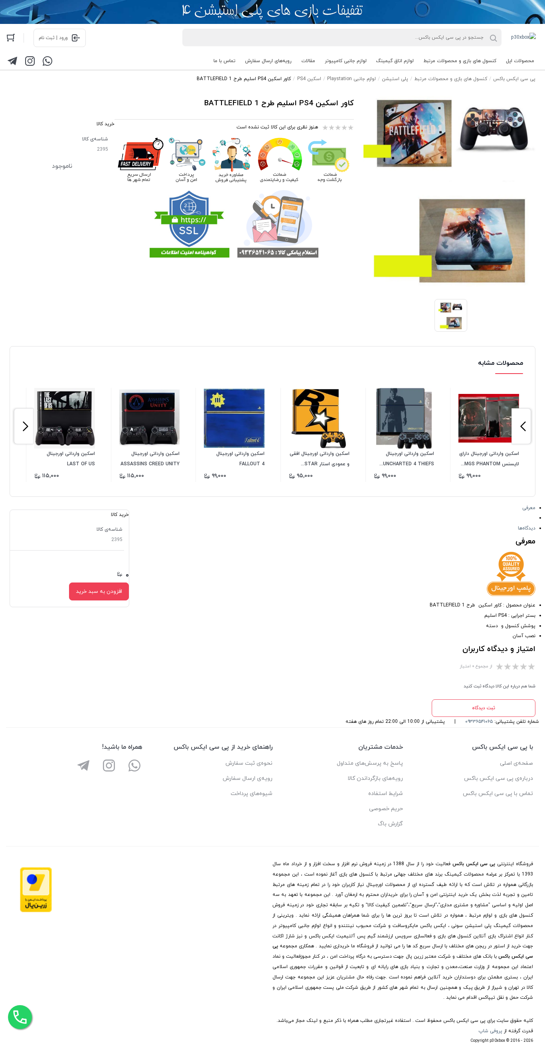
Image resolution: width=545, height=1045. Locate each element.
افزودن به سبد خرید (99, 591)
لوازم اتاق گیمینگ (395, 61)
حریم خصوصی (386, 809)
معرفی (528, 508)
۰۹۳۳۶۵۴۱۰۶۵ (479, 721)
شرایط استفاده (385, 793)
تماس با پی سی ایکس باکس (498, 793)
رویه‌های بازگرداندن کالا (375, 778)
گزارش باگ (390, 824)
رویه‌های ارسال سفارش (268, 61)
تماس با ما (224, 61)
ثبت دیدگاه (483, 708)
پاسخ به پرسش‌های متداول (370, 763)
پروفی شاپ (490, 1031)
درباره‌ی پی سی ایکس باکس (498, 778)
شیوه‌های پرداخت (251, 793)
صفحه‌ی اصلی (516, 763)
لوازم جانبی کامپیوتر (346, 61)
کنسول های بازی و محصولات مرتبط (459, 61)
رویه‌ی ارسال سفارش (247, 778)
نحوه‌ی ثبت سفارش (248, 763)
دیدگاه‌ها (526, 528)
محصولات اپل (520, 61)
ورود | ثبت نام (53, 38)
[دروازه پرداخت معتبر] (36, 911)
